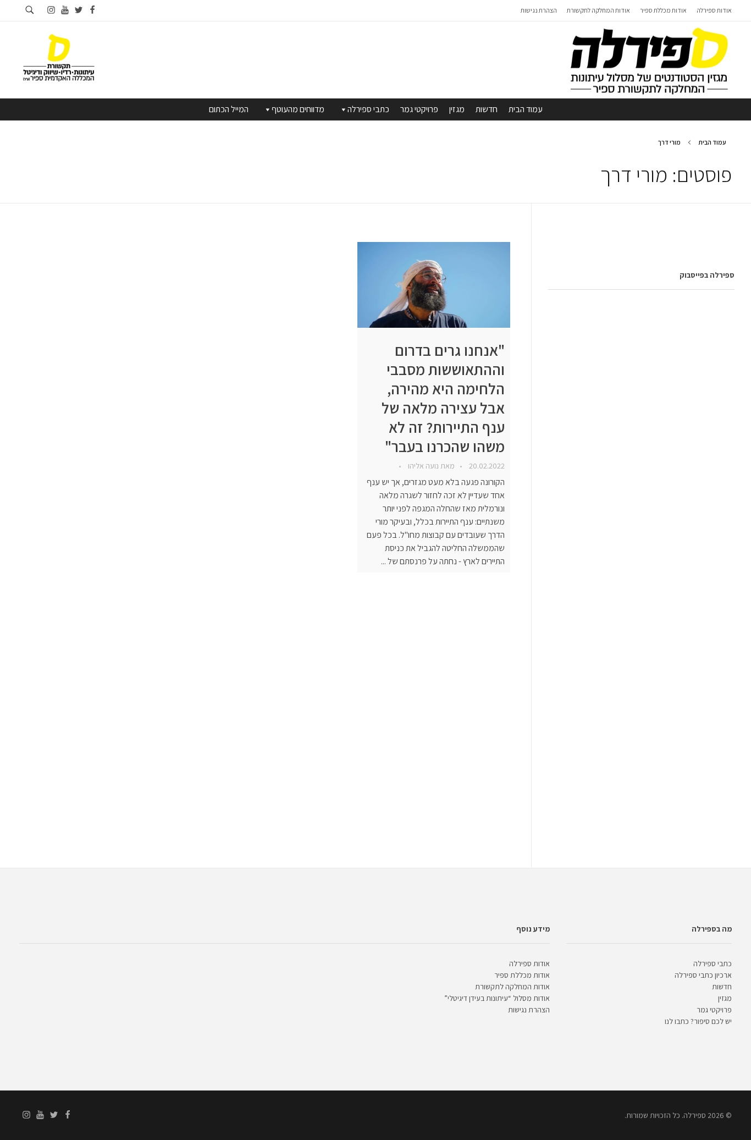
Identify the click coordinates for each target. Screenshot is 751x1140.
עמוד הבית (526, 109)
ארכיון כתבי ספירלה (703, 975)
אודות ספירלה (529, 963)
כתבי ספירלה (368, 109)
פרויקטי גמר (419, 109)
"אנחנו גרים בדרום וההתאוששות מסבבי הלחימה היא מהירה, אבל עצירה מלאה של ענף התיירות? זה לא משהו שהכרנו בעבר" (443, 398)
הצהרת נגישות (529, 1010)
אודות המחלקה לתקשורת (512, 987)
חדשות (487, 109)
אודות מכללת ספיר (522, 975)
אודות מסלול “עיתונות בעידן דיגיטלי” (497, 998)
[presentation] (433, 285)
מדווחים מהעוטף (298, 109)
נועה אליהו (422, 466)
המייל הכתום (229, 109)
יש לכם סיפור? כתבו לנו (698, 1021)
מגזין (457, 109)
